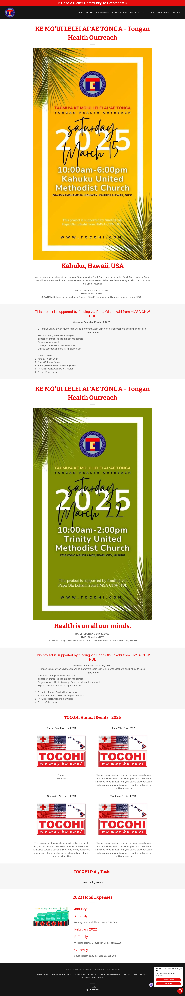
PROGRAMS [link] (135, 13)
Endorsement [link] (163, 13)
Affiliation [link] (148, 13)
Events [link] (89, 13)
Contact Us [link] (97, 978)
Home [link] (80, 13)
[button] (176, 13)
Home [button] (39, 974)
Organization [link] (102, 13)
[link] (10, 12)
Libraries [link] (143, 974)
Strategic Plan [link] (119, 13)
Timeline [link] (86, 978)
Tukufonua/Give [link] (129, 974)
